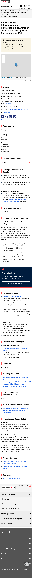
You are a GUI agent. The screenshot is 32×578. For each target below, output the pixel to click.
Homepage (6, 112)
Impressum (5, 499)
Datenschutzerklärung (9, 504)
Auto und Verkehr (25, 11)
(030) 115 (9, 104)
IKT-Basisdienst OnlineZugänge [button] (11, 519)
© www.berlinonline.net (14, 79)
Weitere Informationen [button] (8, 564)
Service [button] (3, 539)
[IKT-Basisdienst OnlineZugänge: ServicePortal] (8, 487)
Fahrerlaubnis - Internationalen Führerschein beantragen (14, 13)
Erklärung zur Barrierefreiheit (11, 508)
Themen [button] (3, 559)
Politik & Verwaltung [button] (8, 549)
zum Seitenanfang (22, 485)
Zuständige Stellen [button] (7, 514)
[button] (16, 65)
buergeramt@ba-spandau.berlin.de (18, 109)
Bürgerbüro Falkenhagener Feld (11, 16)
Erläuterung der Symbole (8, 120)
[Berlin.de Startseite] (5, 1)
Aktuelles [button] (4, 554)
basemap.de (12, 77)
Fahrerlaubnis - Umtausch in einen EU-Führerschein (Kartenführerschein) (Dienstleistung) (15, 410)
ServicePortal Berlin (6, 11)
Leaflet (3, 77)
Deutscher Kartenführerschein (12, 296)
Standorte (16, 11)
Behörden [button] (4, 544)
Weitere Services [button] (6, 524)
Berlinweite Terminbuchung (14, 283)
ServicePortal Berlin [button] (8, 494)
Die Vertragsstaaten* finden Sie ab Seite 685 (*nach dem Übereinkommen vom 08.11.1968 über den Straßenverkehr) (17, 384)
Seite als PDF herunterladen (11, 478)
